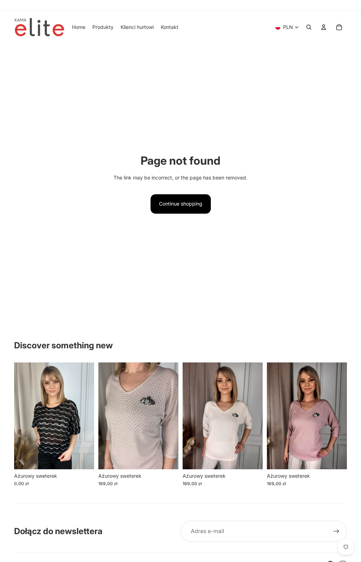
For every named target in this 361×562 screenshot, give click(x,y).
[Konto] (323, 27)
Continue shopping (180, 204)
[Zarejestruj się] (336, 531)
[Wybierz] (83, 458)
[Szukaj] (309, 27)
